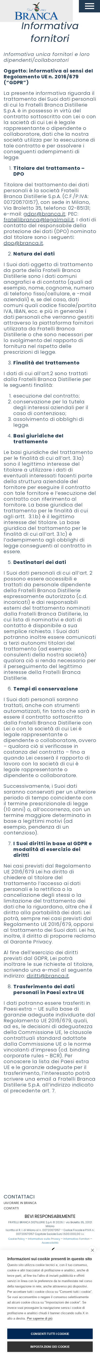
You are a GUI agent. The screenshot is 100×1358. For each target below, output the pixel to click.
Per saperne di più (39, 1318)
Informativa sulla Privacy (44, 1239)
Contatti (11, 1208)
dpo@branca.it (23, 243)
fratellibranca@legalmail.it (39, 219)
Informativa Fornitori (76, 1239)
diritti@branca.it (48, 975)
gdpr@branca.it (44, 213)
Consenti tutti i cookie (50, 1334)
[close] (92, 1250)
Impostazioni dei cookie (50, 1347)
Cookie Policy (16, 1239)
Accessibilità (50, 1243)
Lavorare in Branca (20, 1203)
